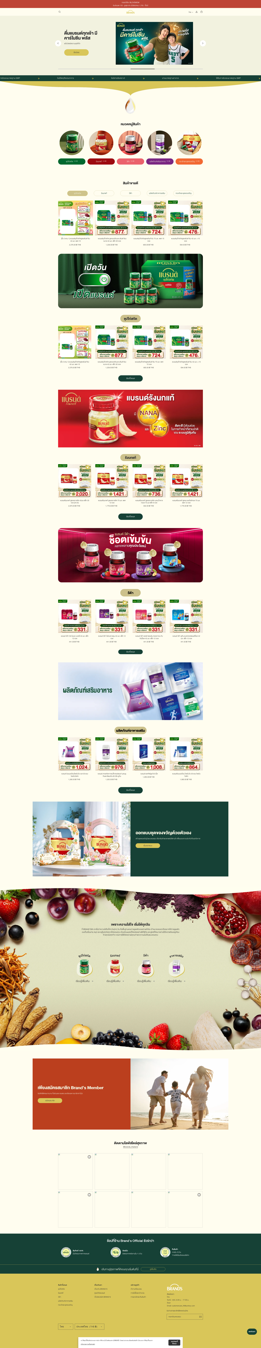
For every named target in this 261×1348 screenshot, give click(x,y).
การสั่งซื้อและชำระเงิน (137, 1293)
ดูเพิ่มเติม (153, 1269)
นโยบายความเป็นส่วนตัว (88, 1344)
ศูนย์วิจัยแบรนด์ (99, 1293)
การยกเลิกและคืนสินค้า (138, 1297)
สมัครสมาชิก (50, 1100)
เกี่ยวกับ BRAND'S (100, 1289)
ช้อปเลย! (76, 49)
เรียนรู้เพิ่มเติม (83, 981)
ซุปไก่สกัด (61, 1289)
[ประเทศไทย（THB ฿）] (89, 1327)
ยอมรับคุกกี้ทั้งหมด (174, 1342)
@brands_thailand (130, 1146)
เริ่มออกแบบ (147, 845)
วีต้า (59, 1297)
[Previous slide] (58, 43)
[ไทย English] (65, 1327)
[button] (59, 11)
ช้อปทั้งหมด (130, 378)
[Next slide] (203, 43)
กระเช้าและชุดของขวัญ (65, 1305)
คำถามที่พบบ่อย (136, 1289)
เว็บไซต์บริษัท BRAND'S (102, 1297)
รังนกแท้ (60, 1293)
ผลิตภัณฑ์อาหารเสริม (65, 1301)
